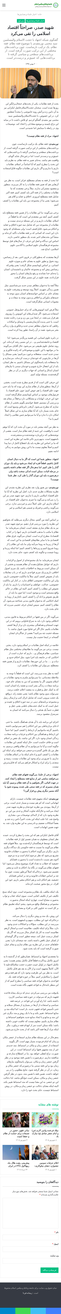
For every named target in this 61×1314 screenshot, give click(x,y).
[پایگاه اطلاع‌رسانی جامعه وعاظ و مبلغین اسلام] (46, 5)
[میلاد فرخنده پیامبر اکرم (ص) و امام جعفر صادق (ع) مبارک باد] (45, 1119)
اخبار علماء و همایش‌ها (26, 14)
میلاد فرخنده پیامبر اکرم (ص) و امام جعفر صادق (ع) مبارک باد (45, 1133)
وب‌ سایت (54, 1256)
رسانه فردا (27, 1293)
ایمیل (55, 1244)
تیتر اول (21, 21)
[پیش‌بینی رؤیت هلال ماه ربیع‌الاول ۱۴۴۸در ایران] (16, 1152)
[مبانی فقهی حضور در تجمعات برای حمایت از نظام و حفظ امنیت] (16, 1119)
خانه (40, 14)
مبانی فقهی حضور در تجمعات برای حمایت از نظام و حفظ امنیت (16, 1133)
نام (56, 1232)
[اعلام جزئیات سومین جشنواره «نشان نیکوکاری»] (45, 1152)
